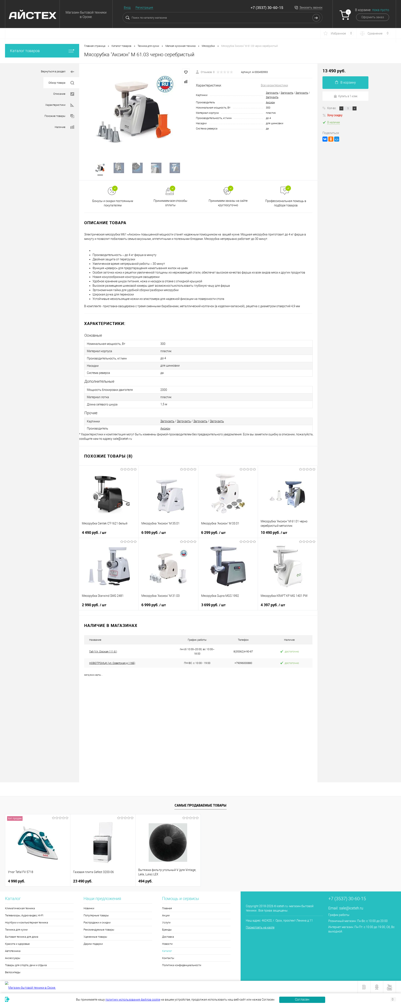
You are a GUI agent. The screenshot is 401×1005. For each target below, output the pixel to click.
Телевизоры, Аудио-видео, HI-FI (24, 915)
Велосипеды (12, 972)
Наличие (60, 127)
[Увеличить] (137, 110)
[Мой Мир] (336, 139)
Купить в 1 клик (348, 96)
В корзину (348, 82)
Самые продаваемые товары (200, 805)
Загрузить (272, 92)
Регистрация (144, 7)
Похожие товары (54, 116)
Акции (166, 915)
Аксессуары (12, 958)
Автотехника (12, 951)
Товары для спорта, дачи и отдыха (26, 965)
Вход (127, 7)
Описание (59, 93)
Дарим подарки (93, 943)
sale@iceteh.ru (351, 908)
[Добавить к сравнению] (186, 81)
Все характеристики (274, 85)
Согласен (302, 999)
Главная (167, 908)
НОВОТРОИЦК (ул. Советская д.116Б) (112, 663)
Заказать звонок (310, 7)
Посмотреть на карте (260, 927)
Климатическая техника (20, 908)
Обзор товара (56, 82)
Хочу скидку (334, 115)
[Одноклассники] (330, 139)
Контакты (168, 958)
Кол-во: (332, 108)
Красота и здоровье (17, 943)
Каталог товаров (25, 51)
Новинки (89, 908)
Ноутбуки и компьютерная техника (26, 922)
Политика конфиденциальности (181, 965)
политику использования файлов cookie (132, 999)
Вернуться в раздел (53, 71)
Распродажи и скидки (97, 922)
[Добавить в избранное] (186, 72)
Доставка (168, 936)
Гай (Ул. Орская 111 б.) (103, 651)
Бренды (167, 929)
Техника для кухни (16, 929)
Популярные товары (96, 915)
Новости (167, 943)
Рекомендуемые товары (99, 929)
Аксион (270, 102)
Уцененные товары (95, 936)
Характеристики (55, 104)
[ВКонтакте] (324, 139)
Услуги (166, 922)
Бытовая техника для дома (21, 936)
